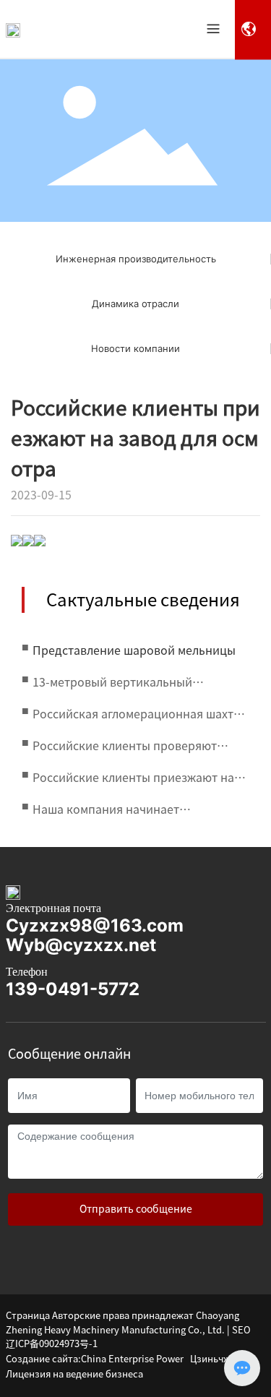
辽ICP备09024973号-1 (52, 1344)
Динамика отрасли (135, 303)
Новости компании (135, 348)
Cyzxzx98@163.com (95, 925)
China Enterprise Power (132, 1359)
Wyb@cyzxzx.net (81, 944)
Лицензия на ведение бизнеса (74, 1374)
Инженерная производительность (136, 259)
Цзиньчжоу (215, 1359)
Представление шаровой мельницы (134, 650)
